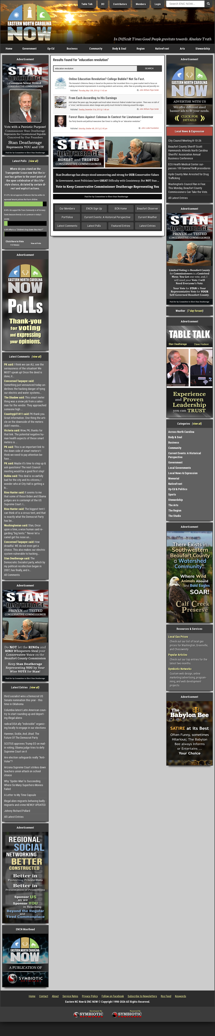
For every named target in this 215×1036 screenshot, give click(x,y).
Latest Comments (67, 225)
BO (102, 4)
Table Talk (87, 4)
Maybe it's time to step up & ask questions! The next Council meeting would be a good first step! (25, 467)
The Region (174, 510)
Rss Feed (166, 996)
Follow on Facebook (113, 996)
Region (141, 48)
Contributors (120, 4)
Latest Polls (94, 225)
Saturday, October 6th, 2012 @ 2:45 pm (93, 128)
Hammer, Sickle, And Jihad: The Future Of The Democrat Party (21, 735)
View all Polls (36, 243)
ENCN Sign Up (94, 208)
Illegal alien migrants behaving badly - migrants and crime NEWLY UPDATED (25, 802)
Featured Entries (120, 225)
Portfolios (67, 217)
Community (95, 48)
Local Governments (179, 467)
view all (33, 161)
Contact (43, 996)
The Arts (173, 505)
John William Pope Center (149, 90)
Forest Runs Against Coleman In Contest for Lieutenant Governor (111, 117)
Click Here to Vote (15, 241)
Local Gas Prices (178, 636)
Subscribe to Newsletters (142, 996)
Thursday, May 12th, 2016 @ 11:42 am (93, 90)
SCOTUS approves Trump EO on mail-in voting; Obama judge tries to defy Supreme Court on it (25, 747)
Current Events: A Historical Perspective (107, 217)
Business (72, 48)
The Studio (174, 515)
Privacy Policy (90, 996)
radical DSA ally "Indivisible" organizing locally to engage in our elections (25, 725)
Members (141, 4)
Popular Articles (177, 654)
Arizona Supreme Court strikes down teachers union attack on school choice (25, 771)
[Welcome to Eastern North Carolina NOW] (30, 22)
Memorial (173, 478)
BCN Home (121, 208)
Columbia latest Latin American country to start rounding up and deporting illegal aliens (25, 714)
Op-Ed (50, 48)
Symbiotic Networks (180, 669)
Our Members (67, 208)
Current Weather (147, 217)
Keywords (180, 996)
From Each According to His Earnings (93, 98)
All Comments (12, 574)
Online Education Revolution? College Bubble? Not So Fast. (107, 79)
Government (29, 48)
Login (158, 4)
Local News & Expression (183, 473)
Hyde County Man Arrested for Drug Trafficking (188, 176)
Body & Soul (119, 48)
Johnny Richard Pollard (17, 810)
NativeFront (162, 48)
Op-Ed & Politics (177, 489)
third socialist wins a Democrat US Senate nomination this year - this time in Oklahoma (23, 700)
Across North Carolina (181, 431)
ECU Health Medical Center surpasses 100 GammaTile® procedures (189, 166)
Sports (172, 494)
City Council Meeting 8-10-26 (184, 140)
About (55, 996)
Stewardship (202, 48)
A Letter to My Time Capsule (20, 795)
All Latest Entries (14, 816)
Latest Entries (148, 225)
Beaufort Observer (147, 208)
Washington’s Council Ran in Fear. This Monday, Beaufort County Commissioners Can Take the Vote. (188, 188)
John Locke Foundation (150, 128)
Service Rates (70, 996)
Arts (182, 48)
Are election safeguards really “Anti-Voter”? (24, 759)
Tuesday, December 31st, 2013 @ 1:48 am (94, 109)
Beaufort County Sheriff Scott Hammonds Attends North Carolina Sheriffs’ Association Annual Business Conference (188, 152)
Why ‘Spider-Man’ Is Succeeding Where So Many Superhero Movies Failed (23, 785)
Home (9, 48)
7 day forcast (195, 310)
